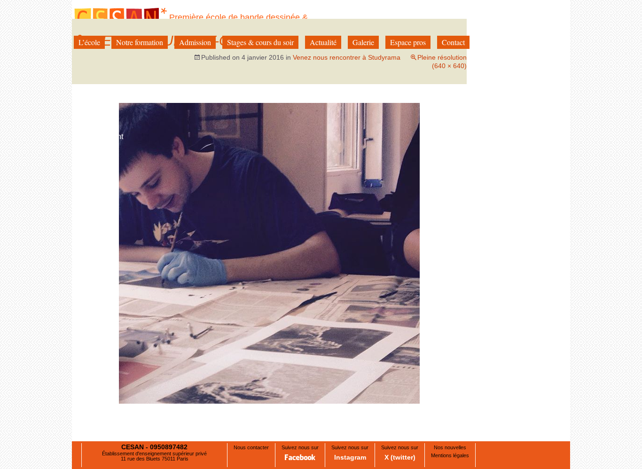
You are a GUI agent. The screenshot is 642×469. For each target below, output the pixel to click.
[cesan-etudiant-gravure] (269, 253)
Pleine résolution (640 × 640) (442, 62)
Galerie (363, 42)
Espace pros (408, 42)
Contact (453, 42)
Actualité (323, 42)
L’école (89, 42)
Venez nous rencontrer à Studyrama (346, 57)
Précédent (97, 137)
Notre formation (139, 42)
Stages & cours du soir (260, 42)
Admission (195, 42)
